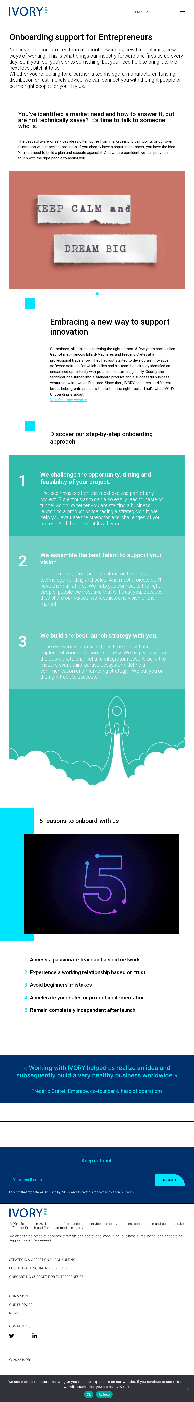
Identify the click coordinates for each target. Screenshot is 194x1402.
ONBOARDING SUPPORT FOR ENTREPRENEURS (46, 1271)
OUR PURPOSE (20, 1299)
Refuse (104, 1394)
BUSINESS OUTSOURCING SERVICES (38, 1262)
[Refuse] (187, 1388)
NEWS (14, 1307)
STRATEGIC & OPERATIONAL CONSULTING (42, 1254)
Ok (89, 1394)
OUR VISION (18, 1290)
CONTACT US (19, 1320)
